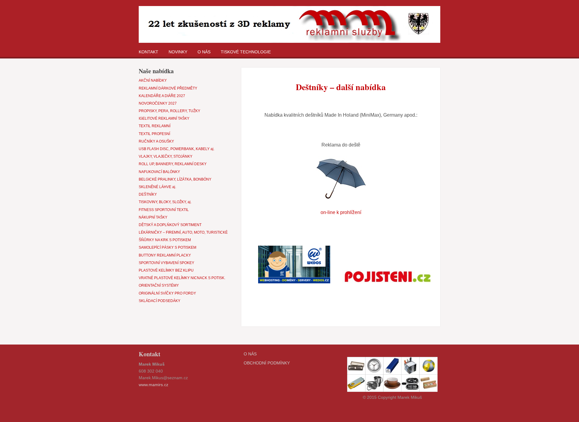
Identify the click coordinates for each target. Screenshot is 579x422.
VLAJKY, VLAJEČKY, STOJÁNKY (165, 156)
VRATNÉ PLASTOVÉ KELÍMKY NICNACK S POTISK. (182, 278)
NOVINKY (178, 51)
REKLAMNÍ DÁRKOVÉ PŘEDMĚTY (168, 88)
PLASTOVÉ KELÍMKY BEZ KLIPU (166, 270)
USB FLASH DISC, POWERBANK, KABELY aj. (176, 149)
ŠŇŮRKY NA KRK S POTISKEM (165, 240)
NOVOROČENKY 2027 (158, 103)
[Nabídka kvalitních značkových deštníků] (340, 178)
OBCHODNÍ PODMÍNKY (267, 363)
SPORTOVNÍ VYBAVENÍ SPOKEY (166, 263)
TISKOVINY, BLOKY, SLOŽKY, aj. (165, 202)
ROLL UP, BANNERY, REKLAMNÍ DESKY (173, 164)
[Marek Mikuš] (289, 25)
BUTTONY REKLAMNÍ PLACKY (165, 255)
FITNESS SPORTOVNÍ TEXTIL (164, 210)
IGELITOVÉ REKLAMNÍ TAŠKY (164, 118)
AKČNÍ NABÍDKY (153, 80)
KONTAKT (148, 51)
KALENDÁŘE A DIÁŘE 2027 (162, 96)
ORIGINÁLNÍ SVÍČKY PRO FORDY (167, 293)
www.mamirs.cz (153, 384)
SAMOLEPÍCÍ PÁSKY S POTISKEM (167, 247)
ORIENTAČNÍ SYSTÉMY (159, 285)
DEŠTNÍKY (148, 194)
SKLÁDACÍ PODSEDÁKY (159, 301)
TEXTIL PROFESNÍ (154, 134)
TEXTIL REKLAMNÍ (154, 126)
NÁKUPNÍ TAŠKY (153, 217)
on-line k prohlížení (341, 212)
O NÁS (204, 51)
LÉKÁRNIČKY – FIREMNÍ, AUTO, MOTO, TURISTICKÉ (183, 232)
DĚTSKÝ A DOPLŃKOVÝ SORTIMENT (170, 225)
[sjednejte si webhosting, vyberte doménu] (294, 264)
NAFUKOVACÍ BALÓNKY (159, 172)
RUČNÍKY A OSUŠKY (156, 141)
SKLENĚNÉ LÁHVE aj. (157, 187)
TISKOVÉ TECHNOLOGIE (246, 51)
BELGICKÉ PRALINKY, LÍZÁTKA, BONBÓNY (175, 179)
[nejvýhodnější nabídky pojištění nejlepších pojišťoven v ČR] (387, 276)
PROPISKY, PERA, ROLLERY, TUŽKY (169, 111)
